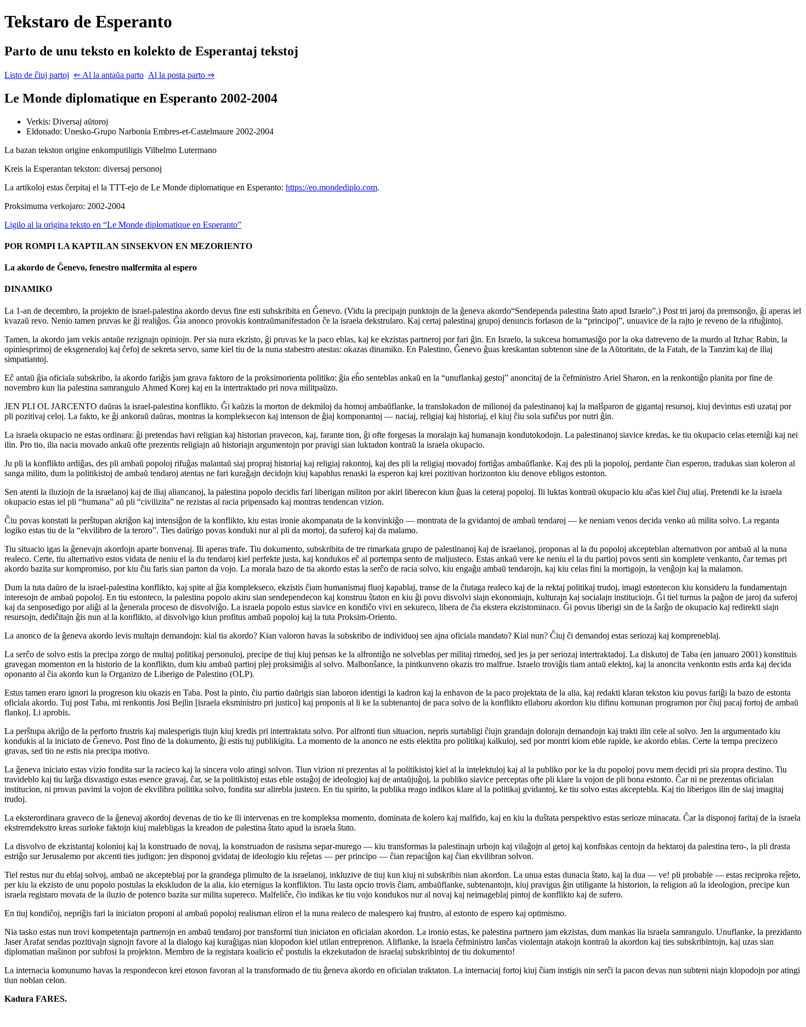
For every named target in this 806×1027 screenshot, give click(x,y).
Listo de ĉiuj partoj (36, 75)
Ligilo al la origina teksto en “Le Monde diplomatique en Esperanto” (122, 224)
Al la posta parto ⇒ (181, 75)
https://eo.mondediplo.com (331, 187)
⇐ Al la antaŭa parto (108, 75)
